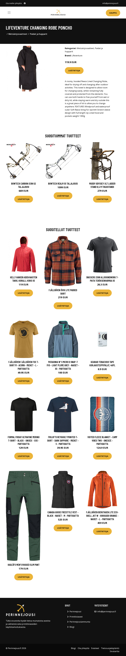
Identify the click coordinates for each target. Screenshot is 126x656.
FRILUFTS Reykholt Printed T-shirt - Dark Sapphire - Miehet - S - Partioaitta (63, 440)
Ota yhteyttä (83, 648)
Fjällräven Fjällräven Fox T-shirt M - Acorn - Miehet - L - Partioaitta (23, 365)
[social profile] (25, 3)
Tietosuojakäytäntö (110, 648)
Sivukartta (114, 651)
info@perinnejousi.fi (110, 3)
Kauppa (113, 13)
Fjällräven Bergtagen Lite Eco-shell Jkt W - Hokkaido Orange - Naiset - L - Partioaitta (102, 515)
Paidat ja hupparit (38, 34)
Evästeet (95, 648)
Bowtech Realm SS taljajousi (63, 183)
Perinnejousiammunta (80, 621)
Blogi (72, 627)
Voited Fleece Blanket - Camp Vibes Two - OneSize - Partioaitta (102, 440)
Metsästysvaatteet (17, 34)
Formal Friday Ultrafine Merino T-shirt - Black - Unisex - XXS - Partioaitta (23, 440)
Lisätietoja (74, 70)
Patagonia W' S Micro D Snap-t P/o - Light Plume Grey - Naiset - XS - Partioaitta (63, 365)
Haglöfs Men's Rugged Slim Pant (23, 564)
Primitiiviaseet (76, 616)
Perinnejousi (75, 611)
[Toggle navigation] (9, 12)
